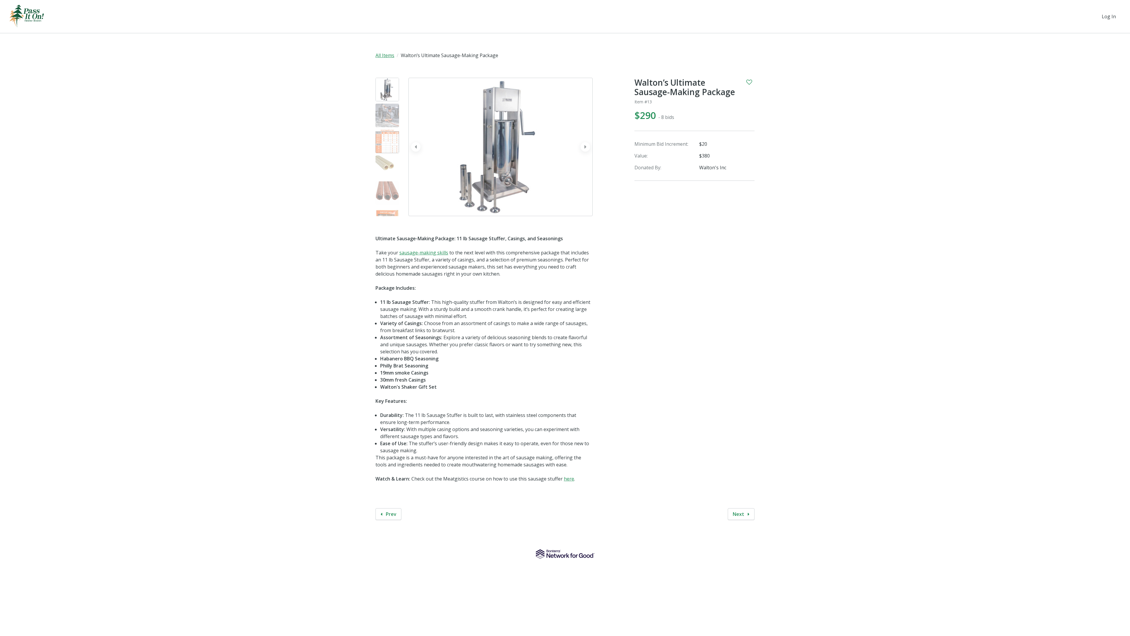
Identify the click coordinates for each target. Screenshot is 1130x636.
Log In (1109, 16)
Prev (390, 514)
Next (739, 514)
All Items (384, 55)
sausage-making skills (423, 252)
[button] (585, 147)
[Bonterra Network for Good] (565, 554)
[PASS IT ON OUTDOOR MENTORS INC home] (26, 16)
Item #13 (643, 102)
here (569, 479)
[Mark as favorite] (749, 82)
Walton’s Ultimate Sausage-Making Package (684, 87)
